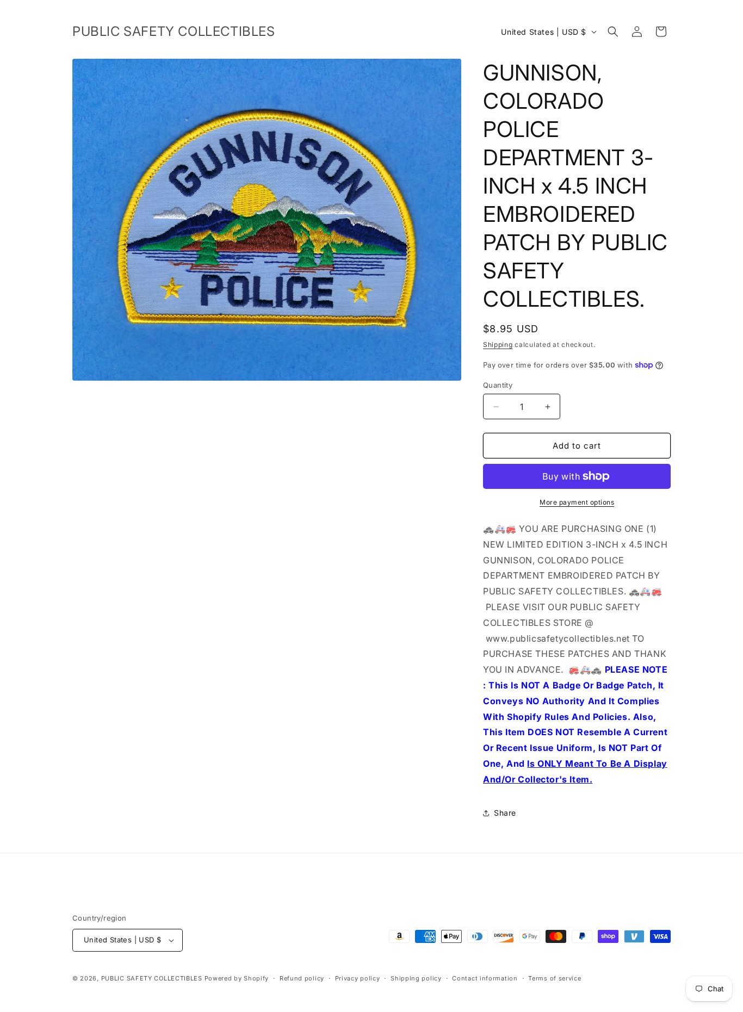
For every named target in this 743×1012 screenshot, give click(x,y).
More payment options (577, 502)
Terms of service (554, 978)
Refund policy (302, 978)
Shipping (498, 344)
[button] (613, 32)
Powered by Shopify (237, 978)
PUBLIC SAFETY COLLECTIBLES (151, 978)
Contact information (484, 978)
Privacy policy (357, 978)
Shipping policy (416, 978)
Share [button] (505, 812)
